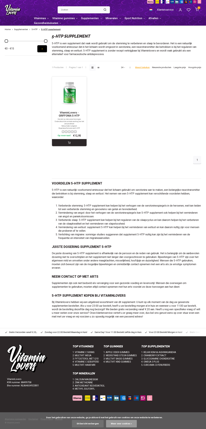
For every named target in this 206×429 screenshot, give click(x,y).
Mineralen (112, 18)
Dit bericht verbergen (88, 423)
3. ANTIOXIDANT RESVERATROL (89, 385)
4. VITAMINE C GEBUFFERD (86, 361)
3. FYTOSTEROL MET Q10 (85, 358)
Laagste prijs (180, 67)
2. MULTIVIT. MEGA (82, 355)
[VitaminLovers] (13, 10)
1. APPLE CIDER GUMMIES (116, 352)
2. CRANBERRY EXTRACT (153, 355)
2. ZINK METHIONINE (83, 382)
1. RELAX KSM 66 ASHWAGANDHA (158, 352)
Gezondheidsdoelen (46, 23)
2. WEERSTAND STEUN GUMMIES (120, 355)
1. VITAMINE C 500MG (83, 352)
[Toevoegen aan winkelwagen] (69, 142)
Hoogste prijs (194, 67)
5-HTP (35, 29)
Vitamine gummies (63, 18)
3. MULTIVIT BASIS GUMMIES (118, 358)
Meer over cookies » (121, 423)
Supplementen (90, 18)
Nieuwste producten (161, 67)
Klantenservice (165, 10)
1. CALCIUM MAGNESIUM (85, 379)
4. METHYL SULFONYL (84, 389)
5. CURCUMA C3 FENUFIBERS (155, 365)
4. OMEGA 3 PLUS (150, 361)
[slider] (6, 41)
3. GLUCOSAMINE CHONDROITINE (158, 358)
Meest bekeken (142, 67)
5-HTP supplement (51, 29)
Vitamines (40, 18)
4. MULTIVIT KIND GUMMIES (117, 361)
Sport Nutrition (133, 18)
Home (8, 29)
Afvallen (153, 18)
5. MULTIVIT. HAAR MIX (84, 365)
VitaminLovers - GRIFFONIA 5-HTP (69, 114)
